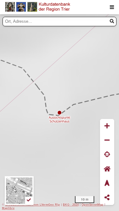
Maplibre (8, 208)
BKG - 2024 (71, 204)
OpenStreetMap (92, 204)
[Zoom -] (107, 140)
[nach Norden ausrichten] (107, 183)
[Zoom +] (107, 126)
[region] (59, 112)
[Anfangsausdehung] (107, 169)
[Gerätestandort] (107, 155)
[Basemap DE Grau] (19, 190)
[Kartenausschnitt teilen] (107, 198)
